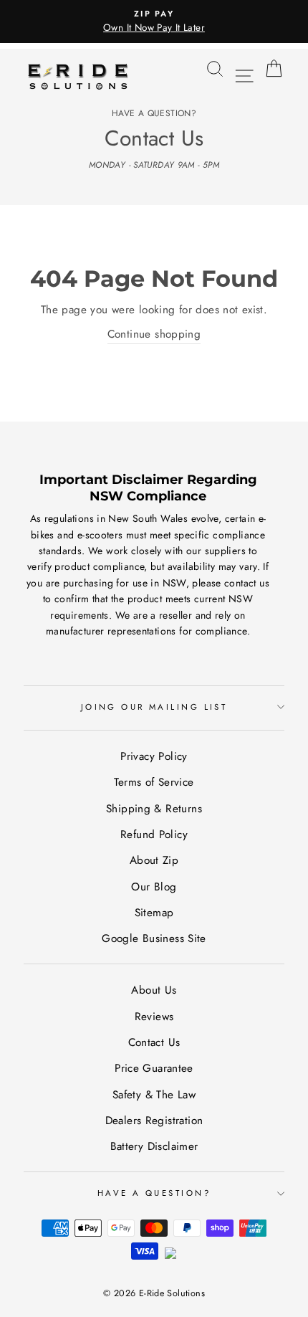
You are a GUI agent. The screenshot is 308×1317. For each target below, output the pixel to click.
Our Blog (153, 887)
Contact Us (154, 1042)
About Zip (154, 860)
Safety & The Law (154, 1095)
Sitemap (154, 913)
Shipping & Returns (154, 809)
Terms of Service (153, 782)
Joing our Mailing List (154, 707)
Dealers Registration (154, 1120)
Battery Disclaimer (154, 1146)
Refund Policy (154, 834)
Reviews (154, 1016)
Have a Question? (154, 1193)
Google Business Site (154, 938)
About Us (153, 990)
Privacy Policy (153, 756)
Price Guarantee (154, 1068)
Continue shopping (154, 334)
